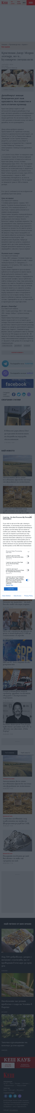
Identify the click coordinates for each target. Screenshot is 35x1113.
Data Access (17, 595)
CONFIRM (11, 588)
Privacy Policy (28, 595)
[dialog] (17, 556)
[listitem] (17, 551)
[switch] (27, 556)
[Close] (31, 517)
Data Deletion (6, 595)
